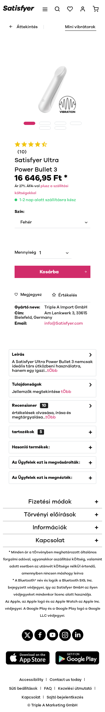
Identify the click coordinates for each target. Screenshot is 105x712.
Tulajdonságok (27, 384)
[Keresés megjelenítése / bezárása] (57, 9)
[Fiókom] (83, 9)
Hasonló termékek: (31, 447)
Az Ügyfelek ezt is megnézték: (42, 478)
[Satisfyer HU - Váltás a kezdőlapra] (19, 9)
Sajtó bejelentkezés (65, 697)
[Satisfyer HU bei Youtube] (52, 636)
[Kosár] (96, 9)
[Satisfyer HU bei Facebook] (40, 636)
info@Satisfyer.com (63, 323)
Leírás (18, 354)
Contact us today (65, 680)
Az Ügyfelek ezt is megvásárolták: (46, 462)
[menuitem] (45, 9)
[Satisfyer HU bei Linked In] (77, 636)
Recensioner (24, 406)
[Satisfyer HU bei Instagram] (65, 636)
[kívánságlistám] (70, 9)
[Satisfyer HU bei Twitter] (27, 636)
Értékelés (67, 295)
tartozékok (27, 432)
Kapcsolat (31, 697)
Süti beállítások (23, 689)
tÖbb (52, 371)
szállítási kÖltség (70, 559)
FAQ (48, 689)
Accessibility (31, 680)
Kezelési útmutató (75, 689)
